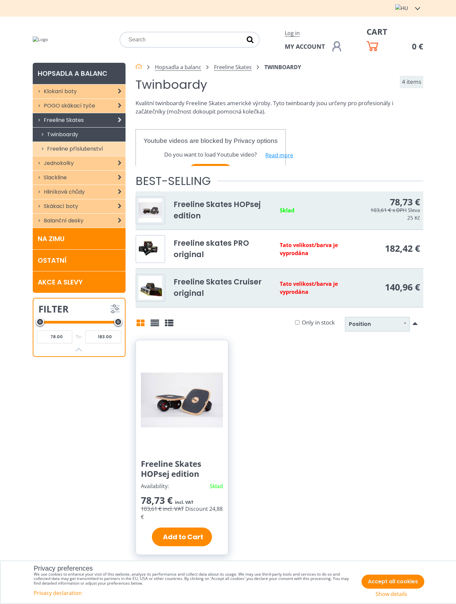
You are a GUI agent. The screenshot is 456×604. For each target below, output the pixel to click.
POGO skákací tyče (68, 106)
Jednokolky (58, 163)
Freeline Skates (63, 120)
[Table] (169, 325)
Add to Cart (181, 537)
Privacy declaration (58, 593)
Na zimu (51, 238)
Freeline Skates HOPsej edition (171, 468)
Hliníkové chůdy (63, 192)
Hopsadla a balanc (72, 73)
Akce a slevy (60, 282)
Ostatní (52, 260)
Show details (391, 594)
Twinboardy (62, 134)
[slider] (40, 322)
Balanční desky (62, 220)
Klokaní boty (59, 91)
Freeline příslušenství (74, 149)
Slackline (54, 177)
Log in (292, 33)
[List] (155, 325)
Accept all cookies (393, 581)
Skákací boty (60, 206)
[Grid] (141, 325)
